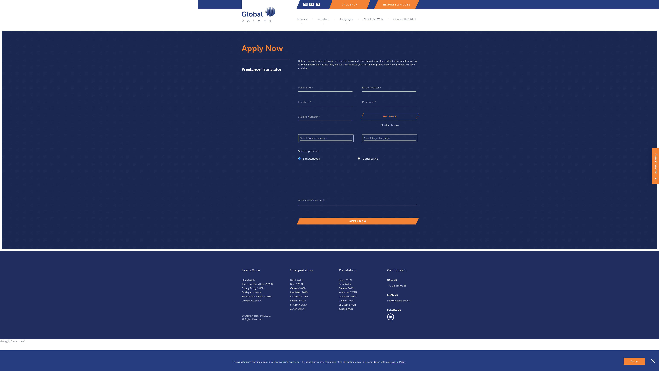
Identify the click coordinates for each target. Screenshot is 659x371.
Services (302, 19)
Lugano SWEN (298, 300)
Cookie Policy (398, 362)
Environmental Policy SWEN (257, 296)
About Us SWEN (373, 19)
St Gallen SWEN (299, 304)
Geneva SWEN (298, 288)
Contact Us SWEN (404, 19)
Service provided (308, 151)
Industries (324, 19)
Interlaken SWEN (299, 292)
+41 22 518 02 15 (396, 285)
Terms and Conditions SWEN (257, 284)
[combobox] (326, 138)
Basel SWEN (296, 280)
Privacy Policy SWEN (253, 288)
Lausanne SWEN (299, 296)
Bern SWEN (296, 284)
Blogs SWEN (248, 280)
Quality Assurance (251, 292)
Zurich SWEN (297, 308)
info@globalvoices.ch (398, 300)
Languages (346, 19)
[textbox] (326, 138)
